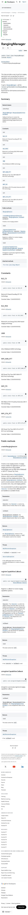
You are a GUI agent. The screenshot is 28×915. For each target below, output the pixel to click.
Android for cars (5, 823)
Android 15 (4, 837)
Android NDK (4, 863)
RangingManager (11, 85)
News (2, 785)
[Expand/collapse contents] (10, 19)
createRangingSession (9, 215)
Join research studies (6, 877)
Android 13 (4, 842)
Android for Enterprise (6, 777)
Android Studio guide (6, 853)
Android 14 (4, 839)
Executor (19, 215)
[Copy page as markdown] (8, 48)
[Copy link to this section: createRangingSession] (18, 447)
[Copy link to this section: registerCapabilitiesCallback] (22, 572)
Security (3, 780)
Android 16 (4, 834)
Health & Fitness (5, 801)
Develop (14, 12)
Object (9, 57)
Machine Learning (5, 799)
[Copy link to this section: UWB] (6, 333)
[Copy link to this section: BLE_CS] (8, 279)
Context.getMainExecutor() (13, 614)
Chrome (3, 890)
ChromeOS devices (6, 820)
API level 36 (8, 39)
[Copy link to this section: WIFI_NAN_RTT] (13, 359)
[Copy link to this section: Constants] (12, 273)
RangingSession (7, 211)
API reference (6, 7)
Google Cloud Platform (7, 895)
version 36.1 (8, 417)
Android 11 (3, 847)
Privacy (3, 806)
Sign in (24, 2)
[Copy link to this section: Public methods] (16, 441)
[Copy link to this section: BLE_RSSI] (9, 306)
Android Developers (5, 12)
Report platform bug (6, 870)
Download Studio (5, 861)
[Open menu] (2, 2)
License (8, 903)
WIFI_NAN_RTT (7, 172)
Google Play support (6, 875)
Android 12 (4, 844)
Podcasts (3, 790)
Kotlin (20, 50)
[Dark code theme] (26, 286)
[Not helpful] (13, 16)
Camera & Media (5, 804)
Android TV (4, 825)
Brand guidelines (16, 903)
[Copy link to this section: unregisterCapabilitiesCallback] (24, 671)
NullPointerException (9, 548)
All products (4, 898)
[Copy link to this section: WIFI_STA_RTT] (13, 414)
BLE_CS (5, 136)
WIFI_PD (5, 184)
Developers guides (5, 856)
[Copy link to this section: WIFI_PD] (8, 386)
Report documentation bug (8, 872)
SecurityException (8, 556)
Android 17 (4, 832)
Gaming (3, 796)
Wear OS (3, 818)
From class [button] (11, 265)
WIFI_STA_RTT (7, 197)
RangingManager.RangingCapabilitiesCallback (13, 232)
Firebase (3, 892)
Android (3, 775)
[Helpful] (11, 16)
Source (3, 782)
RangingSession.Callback (16, 217)
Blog (2, 787)
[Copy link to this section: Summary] (11, 99)
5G (2, 809)
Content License (19, 755)
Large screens (4, 815)
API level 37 (8, 389)
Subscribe (21, 907)
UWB (4, 161)
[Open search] (17, 2)
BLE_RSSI (5, 148)
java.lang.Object (5, 61)
